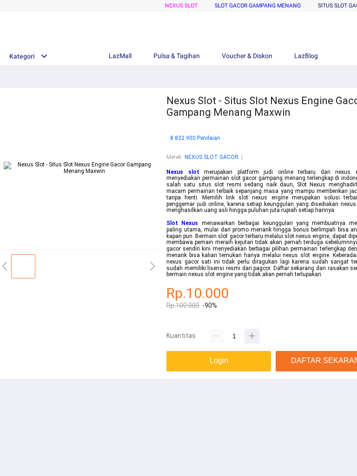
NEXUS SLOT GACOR (211, 157)
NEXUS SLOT (181, 5)
